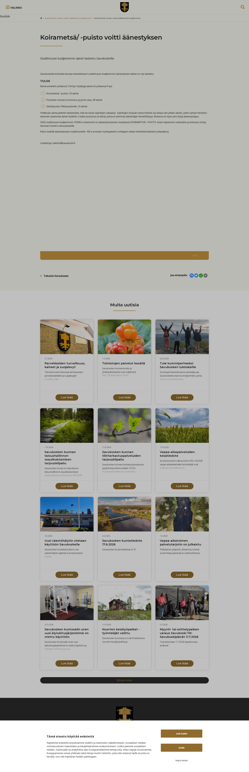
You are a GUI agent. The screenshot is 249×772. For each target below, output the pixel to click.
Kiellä (181, 747)
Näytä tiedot (181, 760)
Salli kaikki (181, 733)
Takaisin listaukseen (56, 276)
